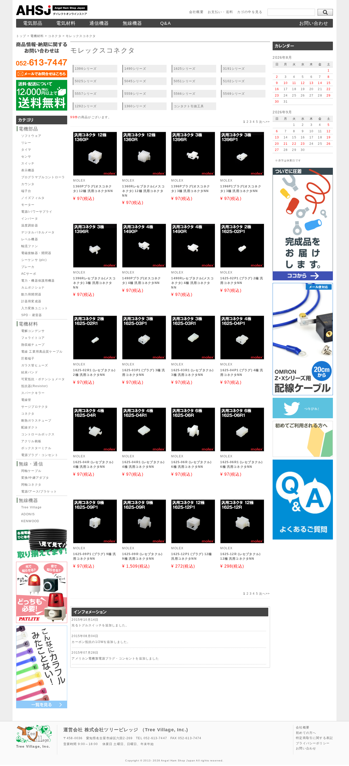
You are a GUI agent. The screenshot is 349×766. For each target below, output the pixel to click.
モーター (28, 205)
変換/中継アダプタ (35, 478)
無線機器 (132, 23)
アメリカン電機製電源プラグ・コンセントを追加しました (115, 658)
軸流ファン (29, 246)
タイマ (26, 149)
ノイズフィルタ (33, 198)
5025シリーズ (86, 81)
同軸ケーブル (31, 471)
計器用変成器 (31, 301)
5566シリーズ (184, 93)
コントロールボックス (38, 434)
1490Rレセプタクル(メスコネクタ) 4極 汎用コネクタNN (192, 283)
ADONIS (28, 514)
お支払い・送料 (220, 12)
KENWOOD (30, 521)
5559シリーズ (135, 93)
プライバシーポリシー (313, 743)
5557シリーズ (86, 93)
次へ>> (264, 121)
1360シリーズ (135, 106)
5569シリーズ (234, 93)
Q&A (165, 23)
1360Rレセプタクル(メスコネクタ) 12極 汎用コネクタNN (143, 191)
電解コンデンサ (33, 331)
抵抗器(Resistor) (34, 386)
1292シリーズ (86, 106)
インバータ (29, 218)
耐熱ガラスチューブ (36, 420)
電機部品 (28, 128)
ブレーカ (28, 267)
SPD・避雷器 (31, 315)
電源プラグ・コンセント (39, 455)
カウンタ (28, 184)
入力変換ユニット (34, 308)
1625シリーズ (184, 68)
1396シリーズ (86, 68)
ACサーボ (28, 274)
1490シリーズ (135, 68)
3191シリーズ (234, 68)
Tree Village (31, 507)
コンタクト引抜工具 (189, 106)
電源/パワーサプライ (37, 211)
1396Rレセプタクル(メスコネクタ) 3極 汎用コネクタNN (94, 283)
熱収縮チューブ (33, 344)
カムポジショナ (33, 287)
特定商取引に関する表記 (314, 738)
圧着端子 (28, 358)
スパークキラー (33, 393)
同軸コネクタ (31, 484)
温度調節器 (29, 225)
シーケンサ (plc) (34, 260)
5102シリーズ (234, 81)
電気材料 (66, 23)
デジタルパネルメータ (38, 232)
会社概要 (196, 12)
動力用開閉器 (31, 294)
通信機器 (99, 23)
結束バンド (29, 372)
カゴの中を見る (249, 12)
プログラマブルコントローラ (43, 177)
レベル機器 (29, 239)
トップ (21, 36)
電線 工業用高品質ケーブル (42, 351)
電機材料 (37, 36)
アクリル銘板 (31, 441)
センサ (26, 156)
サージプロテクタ (34, 407)
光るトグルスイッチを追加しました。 (100, 625)
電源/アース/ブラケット (39, 491)
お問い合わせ (314, 23)
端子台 (26, 191)
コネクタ (55, 36)
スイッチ (28, 163)
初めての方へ (306, 733)
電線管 (26, 400)
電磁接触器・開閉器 (36, 253)
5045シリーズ (135, 81)
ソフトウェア (31, 136)
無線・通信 (31, 463)
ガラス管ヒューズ (34, 365)
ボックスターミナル (36, 448)
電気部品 (33, 23)
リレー (26, 143)
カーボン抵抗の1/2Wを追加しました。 (101, 641)
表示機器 (28, 170)
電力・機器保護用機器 (38, 280)
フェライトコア (33, 338)
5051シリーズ (184, 81)
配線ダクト (29, 427)
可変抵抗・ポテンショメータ (43, 379)
